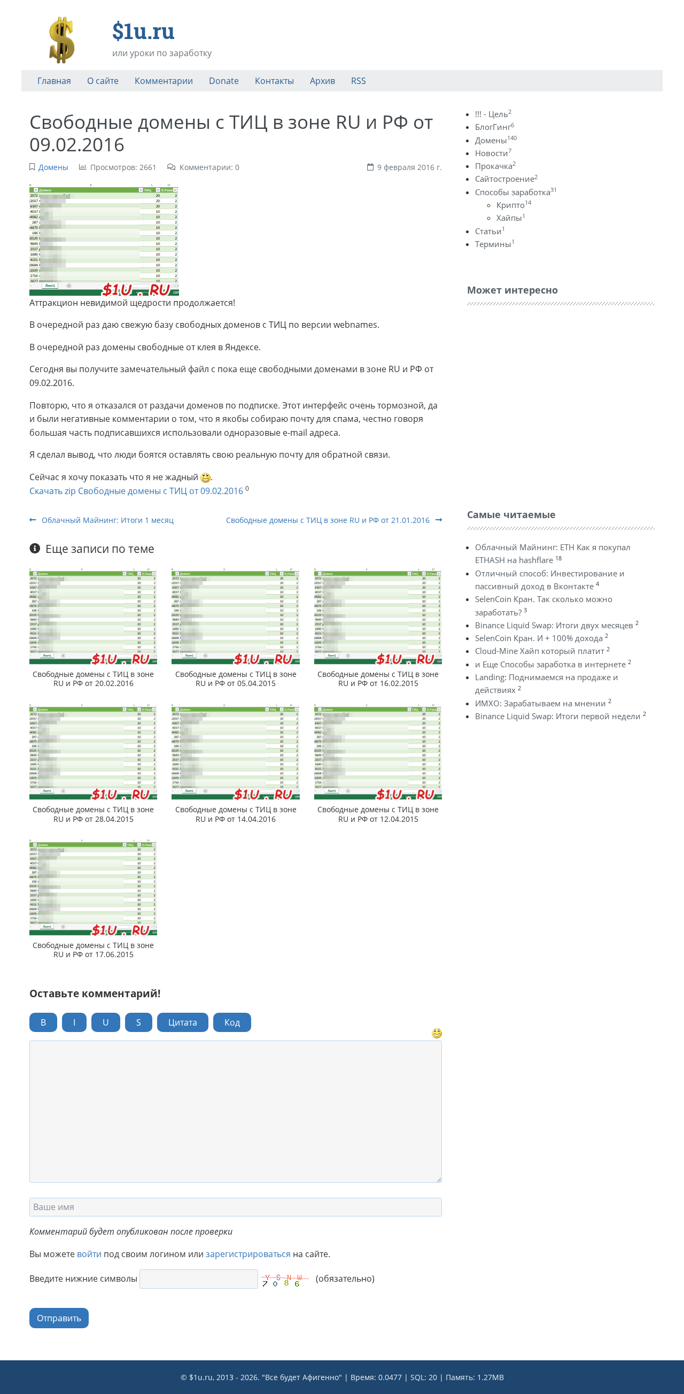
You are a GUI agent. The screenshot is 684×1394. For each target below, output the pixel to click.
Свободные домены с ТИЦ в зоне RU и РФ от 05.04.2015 (236, 678)
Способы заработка (516, 192)
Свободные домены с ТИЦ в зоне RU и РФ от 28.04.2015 (93, 813)
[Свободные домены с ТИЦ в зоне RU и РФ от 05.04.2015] (235, 616)
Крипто (513, 204)
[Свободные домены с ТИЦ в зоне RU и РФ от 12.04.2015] (378, 752)
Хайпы (510, 217)
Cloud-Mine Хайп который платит (539, 650)
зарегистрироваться (248, 1254)
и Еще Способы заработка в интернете (550, 664)
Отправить (59, 1318)
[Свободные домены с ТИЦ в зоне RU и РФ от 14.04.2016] (235, 752)
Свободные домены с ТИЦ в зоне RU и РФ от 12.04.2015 (378, 813)
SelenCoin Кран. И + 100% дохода (539, 638)
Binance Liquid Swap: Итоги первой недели (558, 716)
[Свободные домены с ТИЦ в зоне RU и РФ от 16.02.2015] (378, 616)
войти (89, 1254)
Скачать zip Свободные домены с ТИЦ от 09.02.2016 (136, 491)
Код (232, 1022)
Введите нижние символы (83, 1278)
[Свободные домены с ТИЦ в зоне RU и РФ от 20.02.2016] (93, 616)
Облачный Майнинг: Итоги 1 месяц (107, 520)
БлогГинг (494, 126)
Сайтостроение (506, 178)
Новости (493, 153)
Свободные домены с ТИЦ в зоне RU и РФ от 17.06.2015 (93, 949)
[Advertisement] (547, 404)
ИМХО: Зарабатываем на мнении (540, 703)
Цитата (182, 1022)
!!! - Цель (493, 114)
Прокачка (495, 165)
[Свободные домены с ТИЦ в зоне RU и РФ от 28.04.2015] (93, 752)
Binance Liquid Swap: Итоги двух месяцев (554, 625)
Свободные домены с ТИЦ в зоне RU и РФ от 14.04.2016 (236, 813)
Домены (53, 167)
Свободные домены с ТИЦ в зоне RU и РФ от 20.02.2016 (93, 678)
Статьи (490, 231)
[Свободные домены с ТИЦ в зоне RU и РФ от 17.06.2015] (93, 888)
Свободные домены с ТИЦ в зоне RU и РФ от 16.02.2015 (378, 678)
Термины (495, 243)
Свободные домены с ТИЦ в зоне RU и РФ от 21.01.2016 (329, 520)
